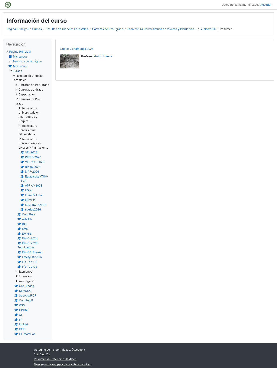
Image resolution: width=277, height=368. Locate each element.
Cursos (37, 29)
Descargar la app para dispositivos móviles (62, 364)
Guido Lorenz (103, 56)
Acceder (266, 4)
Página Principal (17, 29)
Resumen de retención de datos (55, 359)
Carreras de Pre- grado (107, 29)
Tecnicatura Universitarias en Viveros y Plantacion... (161, 29)
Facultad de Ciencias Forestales (67, 29)
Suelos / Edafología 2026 (76, 49)
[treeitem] (27, 193)
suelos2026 (208, 29)
